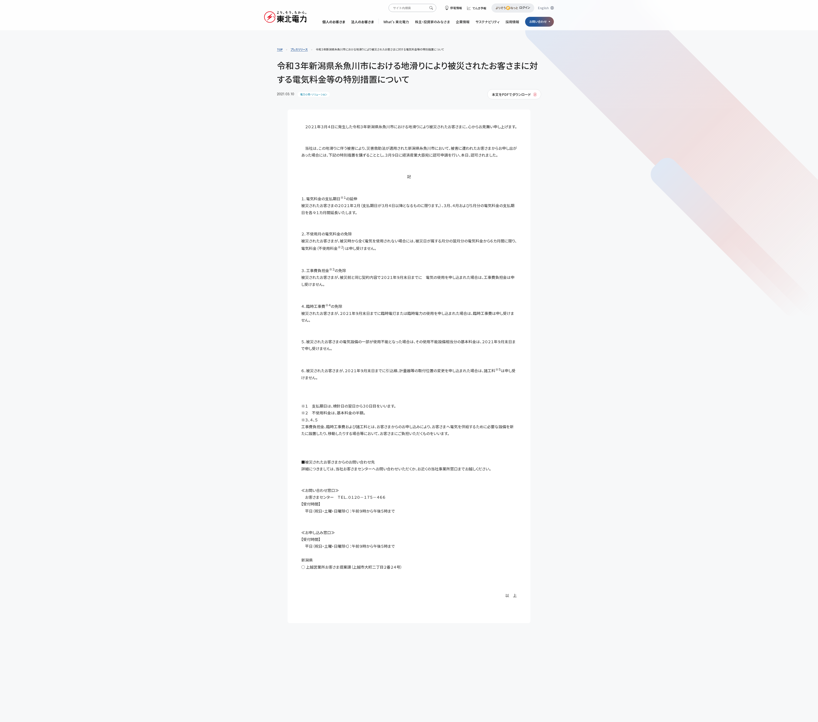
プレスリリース (299, 49)
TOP (280, 49)
